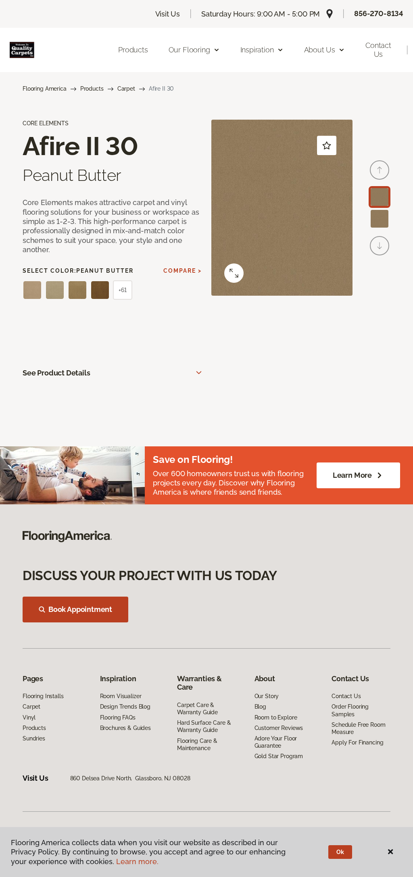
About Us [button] (320, 50)
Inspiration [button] (257, 50)
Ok (340, 852)
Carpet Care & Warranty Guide (197, 708)
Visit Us (167, 14)
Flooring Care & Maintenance (197, 744)
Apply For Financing (357, 742)
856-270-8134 (378, 13)
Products (133, 50)
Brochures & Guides (125, 728)
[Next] (379, 245)
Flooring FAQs (118, 717)
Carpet (126, 88)
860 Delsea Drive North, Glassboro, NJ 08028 (130, 778)
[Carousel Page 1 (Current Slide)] (379, 197)
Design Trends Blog (125, 706)
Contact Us (378, 49)
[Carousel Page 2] (379, 219)
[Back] (379, 170)
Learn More (352, 475)
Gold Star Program (278, 756)
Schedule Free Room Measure (358, 728)
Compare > (182, 270)
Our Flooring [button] (189, 50)
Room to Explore (275, 717)
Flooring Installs (43, 696)
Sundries (34, 738)
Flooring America (45, 88)
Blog (260, 706)
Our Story (266, 696)
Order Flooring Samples (350, 710)
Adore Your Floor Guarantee (275, 742)
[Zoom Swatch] (234, 273)
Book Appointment (80, 609)
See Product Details (56, 373)
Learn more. (137, 861)
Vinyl (29, 717)
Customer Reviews (278, 728)
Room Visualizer (121, 696)
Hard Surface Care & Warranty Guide (204, 726)
